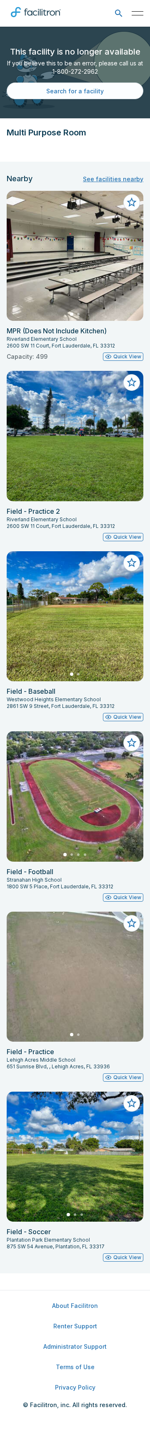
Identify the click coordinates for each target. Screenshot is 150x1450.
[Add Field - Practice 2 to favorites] (131, 382)
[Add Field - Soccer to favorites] (131, 1103)
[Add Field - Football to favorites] (131, 743)
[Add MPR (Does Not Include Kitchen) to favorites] (131, 202)
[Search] (118, 13)
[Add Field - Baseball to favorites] (131, 563)
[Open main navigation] (137, 13)
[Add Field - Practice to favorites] (131, 923)
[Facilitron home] (36, 19)
